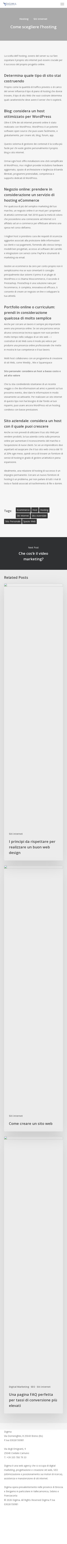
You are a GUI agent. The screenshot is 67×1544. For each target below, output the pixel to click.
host (34, 509)
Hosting (24, 18)
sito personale (12, 521)
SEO (33, 1386)
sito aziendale (39, 515)
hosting (44, 509)
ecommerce (23, 509)
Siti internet (40, 18)
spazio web (29, 521)
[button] (62, 4)
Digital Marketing (19, 1386)
